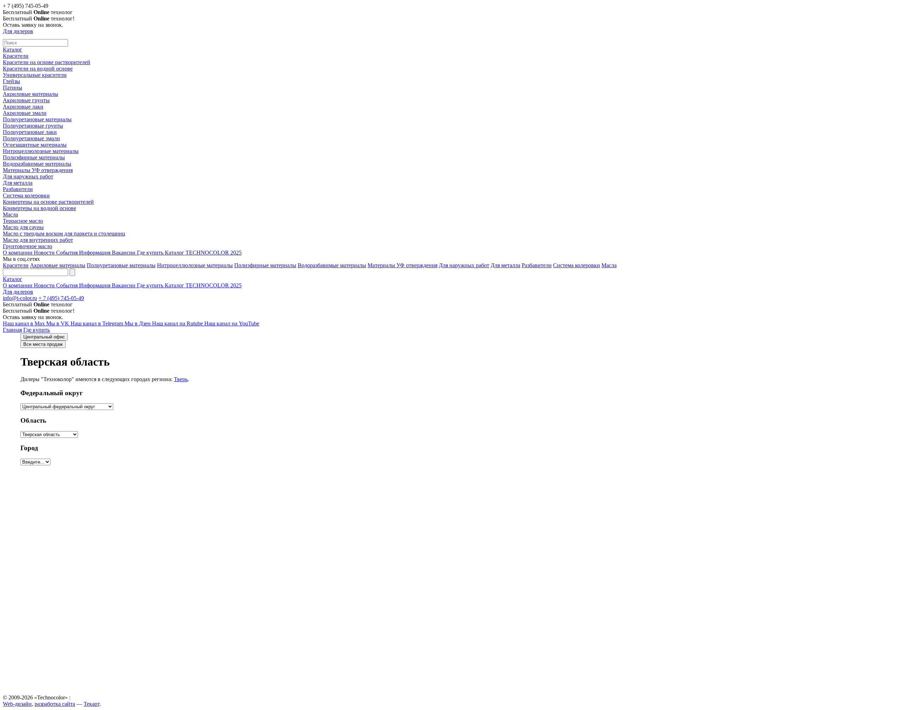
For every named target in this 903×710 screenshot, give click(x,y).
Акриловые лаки (23, 107)
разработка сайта (55, 704)
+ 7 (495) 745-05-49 (61, 298)
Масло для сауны (23, 227)
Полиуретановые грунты (33, 126)
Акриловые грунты (26, 100)
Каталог (12, 50)
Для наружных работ (28, 176)
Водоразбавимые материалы (37, 164)
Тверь (181, 379)
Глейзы (11, 81)
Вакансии (124, 253)
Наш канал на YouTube (231, 323)
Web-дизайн (17, 704)
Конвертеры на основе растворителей (48, 202)
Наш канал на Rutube (178, 323)
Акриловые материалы (30, 94)
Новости (45, 253)
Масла (10, 215)
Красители (16, 56)
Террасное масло (23, 221)
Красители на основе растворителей (46, 62)
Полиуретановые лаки (30, 132)
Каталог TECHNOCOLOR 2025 (203, 253)
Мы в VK (58, 323)
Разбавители (18, 189)
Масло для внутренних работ (38, 240)
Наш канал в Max (24, 323)
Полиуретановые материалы (37, 119)
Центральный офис (44, 336)
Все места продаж (43, 344)
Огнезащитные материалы (35, 145)
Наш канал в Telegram (98, 323)
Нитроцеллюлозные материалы (41, 151)
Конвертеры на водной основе (39, 208)
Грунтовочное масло (27, 246)
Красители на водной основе (38, 69)
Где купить (151, 253)
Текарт (91, 704)
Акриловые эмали (25, 113)
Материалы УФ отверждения (38, 170)
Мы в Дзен (138, 323)
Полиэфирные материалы (34, 157)
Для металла (17, 183)
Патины (12, 88)
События (67, 253)
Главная (12, 330)
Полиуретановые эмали (31, 138)
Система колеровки (26, 195)
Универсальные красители (35, 75)
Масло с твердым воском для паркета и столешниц (64, 234)
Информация (95, 253)
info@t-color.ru (20, 298)
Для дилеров (18, 31)
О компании (18, 253)
